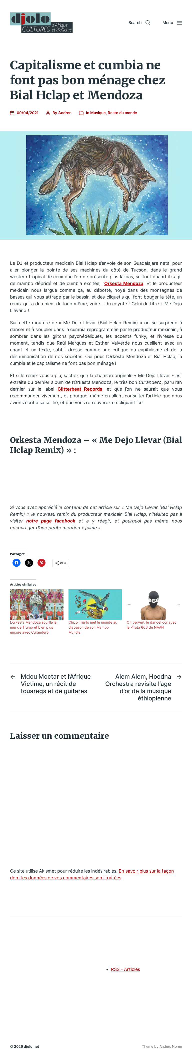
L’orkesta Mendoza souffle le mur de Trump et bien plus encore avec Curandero (33, 627)
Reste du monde (122, 112)
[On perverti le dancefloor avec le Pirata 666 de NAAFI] (153, 604)
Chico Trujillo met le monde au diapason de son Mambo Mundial (92, 627)
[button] (139, 22)
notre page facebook (50, 520)
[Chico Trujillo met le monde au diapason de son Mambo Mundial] (95, 604)
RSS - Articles (125, 969)
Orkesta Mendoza (123, 283)
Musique (98, 112)
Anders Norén (171, 1046)
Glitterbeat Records (80, 389)
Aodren (65, 112)
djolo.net (31, 1046)
